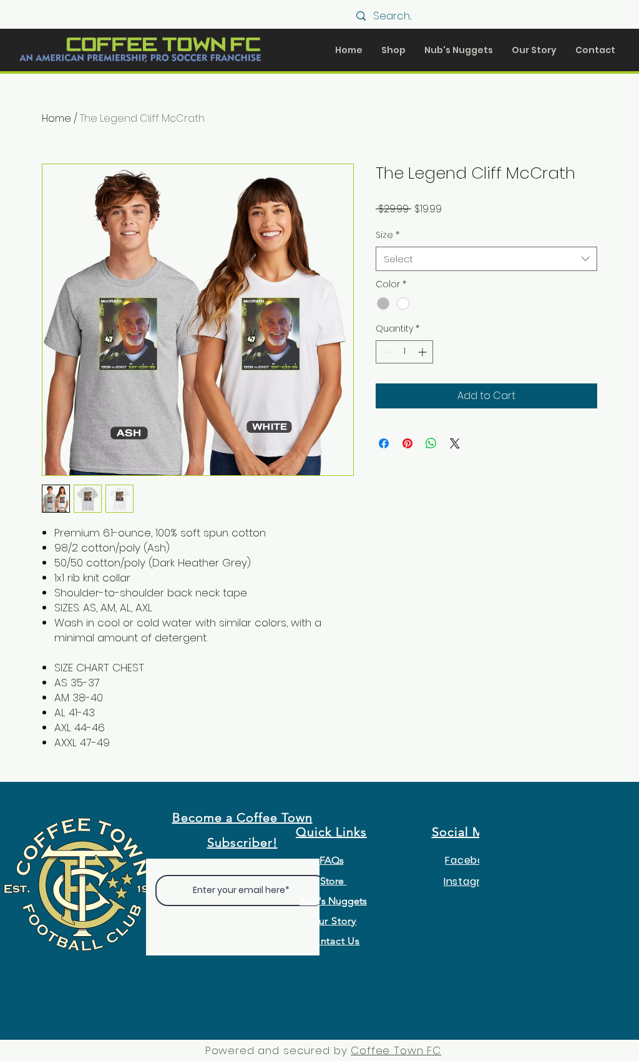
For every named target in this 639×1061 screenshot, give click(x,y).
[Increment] (423, 352)
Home (56, 118)
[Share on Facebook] (383, 443)
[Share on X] (454, 443)
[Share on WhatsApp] (431, 443)
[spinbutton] (404, 352)
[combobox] (486, 259)
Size (387, 235)
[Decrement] (385, 352)
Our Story (333, 921)
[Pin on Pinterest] (407, 443)
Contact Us (333, 941)
